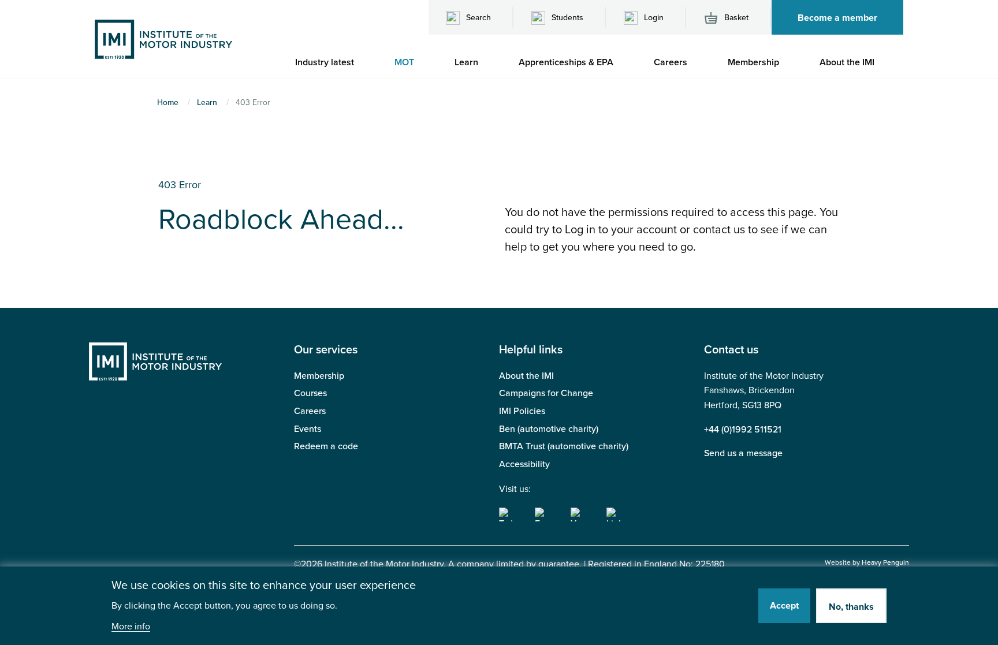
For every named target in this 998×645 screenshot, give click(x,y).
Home (167, 102)
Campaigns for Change (546, 393)
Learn (207, 102)
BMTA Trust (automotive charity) (563, 446)
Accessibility (524, 464)
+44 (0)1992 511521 (742, 429)
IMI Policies (522, 411)
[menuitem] (330, 62)
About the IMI (526, 376)
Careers (310, 411)
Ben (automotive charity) (548, 429)
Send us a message (743, 453)
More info (130, 627)
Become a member (837, 18)
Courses (310, 393)
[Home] (163, 38)
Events (307, 429)
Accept (784, 606)
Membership (319, 376)
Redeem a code (326, 446)
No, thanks (851, 607)
